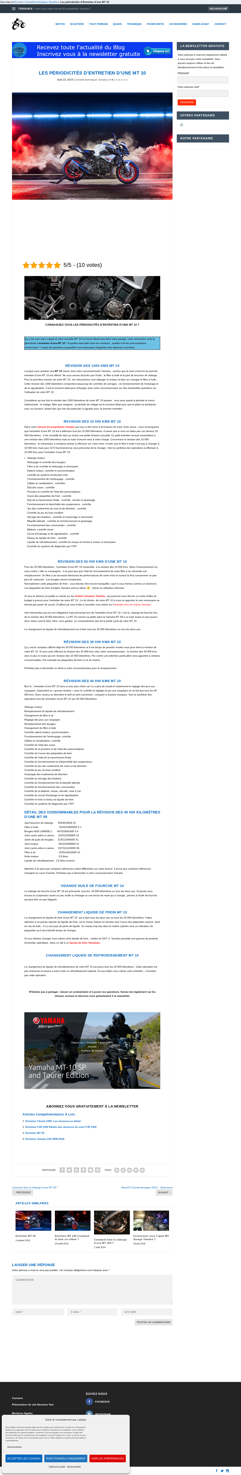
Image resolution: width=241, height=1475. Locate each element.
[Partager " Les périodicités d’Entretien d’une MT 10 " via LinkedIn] (76, 1170)
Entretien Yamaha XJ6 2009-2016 (44, 1139)
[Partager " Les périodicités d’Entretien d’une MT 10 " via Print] (97, 1170)
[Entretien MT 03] (33, 1221)
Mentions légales (74, 1466)
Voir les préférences (107, 1458)
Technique (134, 24)
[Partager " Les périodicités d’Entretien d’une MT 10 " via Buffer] (83, 1170)
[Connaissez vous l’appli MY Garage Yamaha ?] (151, 1221)
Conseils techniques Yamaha (41, 2)
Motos (60, 24)
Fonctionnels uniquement (66, 1458)
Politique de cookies (57, 1466)
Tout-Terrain (98, 24)
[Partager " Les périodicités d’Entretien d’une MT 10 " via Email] (90, 1170)
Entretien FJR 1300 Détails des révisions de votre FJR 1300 (61, 1126)
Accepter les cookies (23, 1458)
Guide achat (200, 24)
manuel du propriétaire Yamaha (56, 426)
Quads (117, 24)
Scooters (77, 24)
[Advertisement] (92, 231)
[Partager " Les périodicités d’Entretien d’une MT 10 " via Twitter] (69, 1170)
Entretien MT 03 (34, 1133)
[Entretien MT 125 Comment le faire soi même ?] (73, 1221)
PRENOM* (183, 73)
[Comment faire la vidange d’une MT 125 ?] (112, 1222)
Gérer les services (14, 1447)
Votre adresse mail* (188, 86)
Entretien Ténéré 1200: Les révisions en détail (53, 1121)
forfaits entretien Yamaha (90, 596)
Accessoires (178, 24)
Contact (220, 24)
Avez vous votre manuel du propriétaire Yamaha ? (63, 8)
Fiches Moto (155, 24)
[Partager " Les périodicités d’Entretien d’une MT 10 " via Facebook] (62, 1170)
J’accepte (92, 1057)
